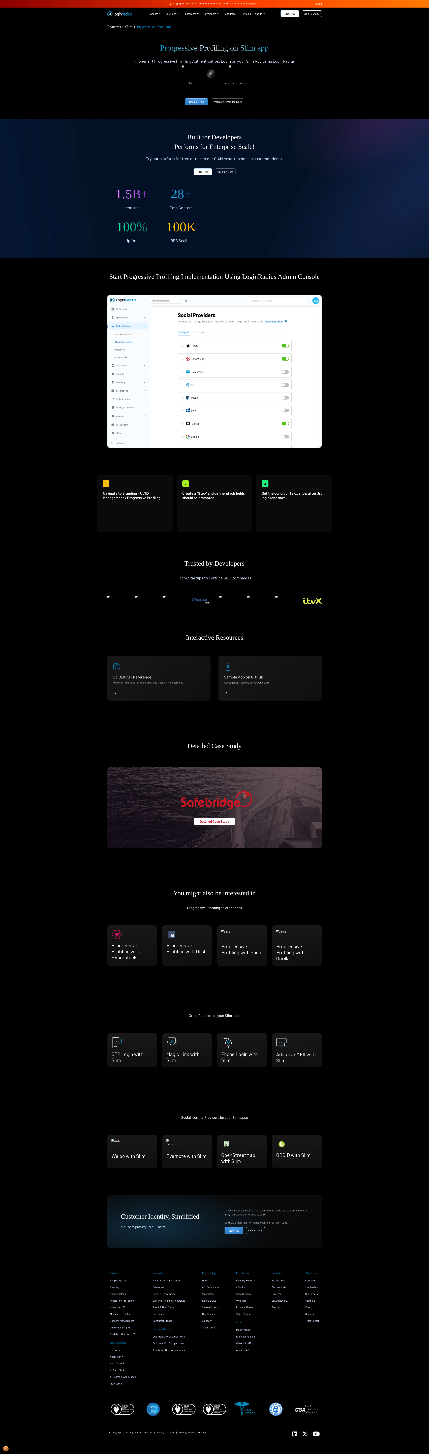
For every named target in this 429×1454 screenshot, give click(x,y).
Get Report (251, 3)
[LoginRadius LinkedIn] (294, 1434)
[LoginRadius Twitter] (305, 1433)
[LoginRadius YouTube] (316, 1434)
